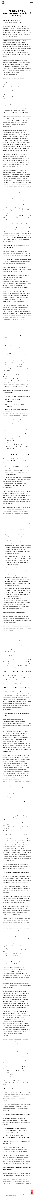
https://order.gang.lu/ (10, 74)
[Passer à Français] (32, 1193)
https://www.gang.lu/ (10, 72)
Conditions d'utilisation (16, 1194)
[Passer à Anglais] (32, 1191)
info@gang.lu (8, 219)
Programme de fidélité (26, 1194)
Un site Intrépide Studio (10, 1195)
